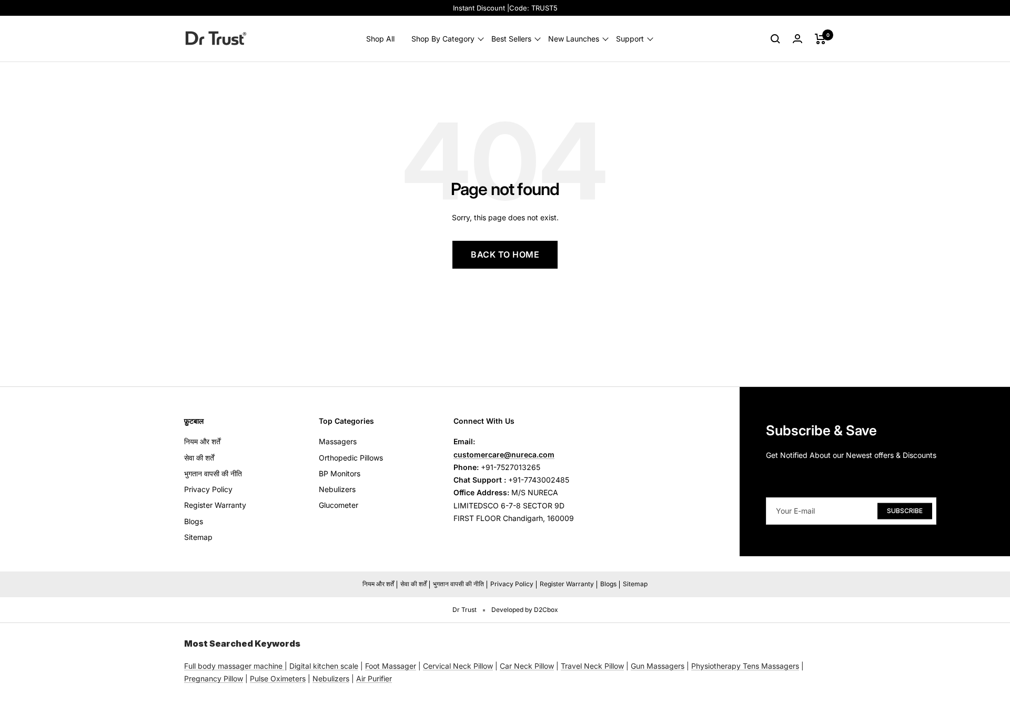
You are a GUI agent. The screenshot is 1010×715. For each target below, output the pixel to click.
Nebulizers (337, 489)
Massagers (338, 441)
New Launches (573, 38)
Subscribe (905, 510)
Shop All (380, 38)
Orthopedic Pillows (351, 457)
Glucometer (338, 504)
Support (630, 38)
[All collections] (283, 665)
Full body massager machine (233, 665)
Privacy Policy (208, 489)
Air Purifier (374, 678)
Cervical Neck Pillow (458, 665)
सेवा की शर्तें (199, 457)
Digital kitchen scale (323, 665)
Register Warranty (215, 504)
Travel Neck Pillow (592, 665)
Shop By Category (442, 38)
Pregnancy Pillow (213, 678)
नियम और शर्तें (202, 441)
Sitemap (198, 537)
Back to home (505, 254)
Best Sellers (511, 38)
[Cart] (820, 39)
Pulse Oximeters (278, 678)
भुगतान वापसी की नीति (213, 473)
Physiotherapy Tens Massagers (745, 665)
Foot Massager (390, 665)
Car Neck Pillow (527, 665)
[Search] (775, 39)
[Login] (797, 38)
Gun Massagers (657, 665)
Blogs (193, 521)
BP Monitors (339, 473)
